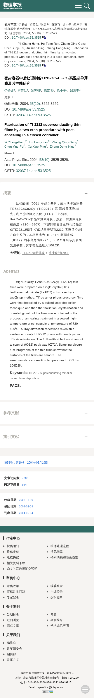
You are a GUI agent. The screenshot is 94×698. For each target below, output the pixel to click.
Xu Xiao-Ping (37, 146)
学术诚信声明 (59, 625)
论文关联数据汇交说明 (22, 568)
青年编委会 (14, 648)
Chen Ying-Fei (14, 146)
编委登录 (56, 586)
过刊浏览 (13, 620)
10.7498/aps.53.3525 (26, 37)
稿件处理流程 (59, 546)
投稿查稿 (13, 551)
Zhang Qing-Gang (64, 142)
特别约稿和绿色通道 (64, 557)
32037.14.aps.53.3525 (33, 115)
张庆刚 (35, 90)
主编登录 (56, 591)
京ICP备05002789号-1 (60, 672)
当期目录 (13, 614)
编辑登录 (56, 597)
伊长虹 (9, 90)
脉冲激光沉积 (59, 252)
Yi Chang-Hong (14, 142)
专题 (53, 614)
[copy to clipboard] (44, 65)
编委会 (11, 643)
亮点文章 (13, 625)
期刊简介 (56, 620)
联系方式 (13, 660)
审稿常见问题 (16, 591)
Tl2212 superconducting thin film (51, 373)
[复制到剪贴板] (44, 37)
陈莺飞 (48, 90)
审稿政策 (13, 586)
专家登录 (13, 597)
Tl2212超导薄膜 (33, 252)
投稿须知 (13, 546)
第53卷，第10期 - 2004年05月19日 (26, 462)
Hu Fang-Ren (38, 142)
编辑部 (11, 654)
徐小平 (61, 90)
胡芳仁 (22, 90)
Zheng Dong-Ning (62, 146)
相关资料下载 (16, 563)
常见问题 (56, 551)
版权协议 (13, 557)
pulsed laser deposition (25, 378)
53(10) (35, 104)
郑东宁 (74, 90)
